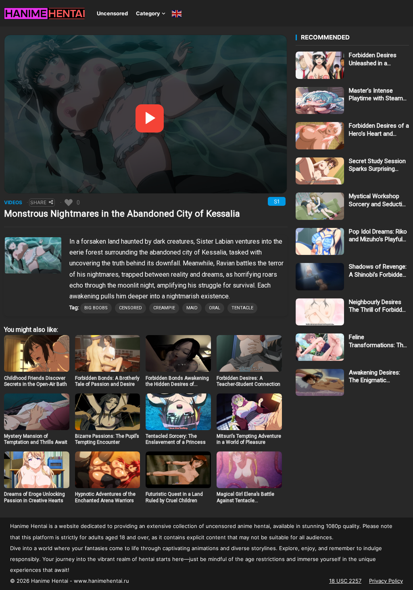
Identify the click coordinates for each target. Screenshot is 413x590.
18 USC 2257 (345, 581)
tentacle (242, 308)
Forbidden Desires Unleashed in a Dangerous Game (372, 59)
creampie (164, 308)
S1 (277, 201)
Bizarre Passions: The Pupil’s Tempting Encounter (107, 439)
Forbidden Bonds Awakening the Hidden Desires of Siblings (177, 384)
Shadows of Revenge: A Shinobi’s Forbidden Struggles (378, 271)
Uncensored (112, 13)
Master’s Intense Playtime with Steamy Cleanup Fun (377, 95)
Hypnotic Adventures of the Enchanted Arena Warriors (105, 497)
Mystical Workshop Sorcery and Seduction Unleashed (379, 200)
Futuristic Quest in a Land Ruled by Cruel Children (174, 497)
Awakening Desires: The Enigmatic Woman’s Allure (374, 377)
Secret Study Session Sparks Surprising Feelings (377, 165)
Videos (13, 202)
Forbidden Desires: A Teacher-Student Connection (248, 381)
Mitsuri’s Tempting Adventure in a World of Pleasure (249, 439)
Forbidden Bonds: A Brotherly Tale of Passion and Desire (107, 381)
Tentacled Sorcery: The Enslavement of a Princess (176, 439)
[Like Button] (69, 202)
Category (148, 13)
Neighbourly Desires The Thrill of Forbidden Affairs (379, 306)
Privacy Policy (386, 581)
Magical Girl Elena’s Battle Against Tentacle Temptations (245, 500)
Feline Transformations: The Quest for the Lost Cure (378, 341)
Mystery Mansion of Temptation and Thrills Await (35, 439)
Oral (214, 308)
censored (130, 308)
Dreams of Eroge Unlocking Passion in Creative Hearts (34, 497)
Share (38, 202)
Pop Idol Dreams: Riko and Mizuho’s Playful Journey (378, 236)
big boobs (96, 308)
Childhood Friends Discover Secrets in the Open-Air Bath (35, 381)
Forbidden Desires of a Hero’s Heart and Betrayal (379, 130)
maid (192, 308)
